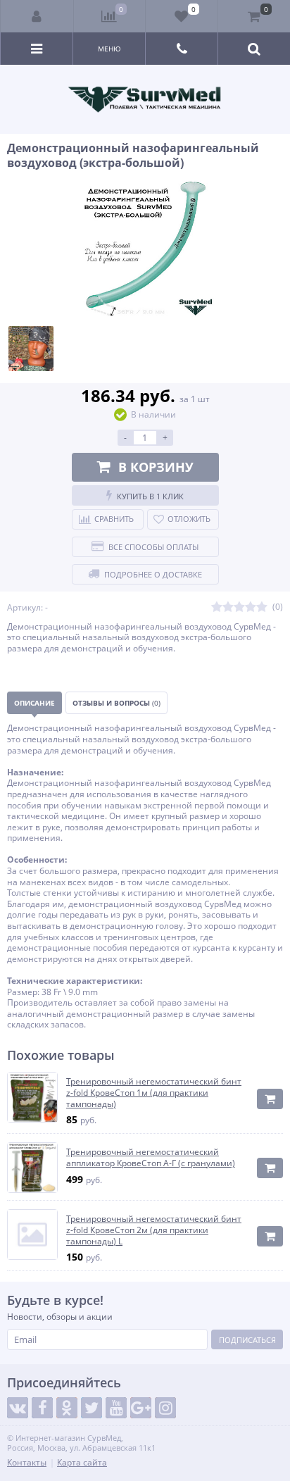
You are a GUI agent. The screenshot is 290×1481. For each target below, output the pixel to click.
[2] (228, 607)
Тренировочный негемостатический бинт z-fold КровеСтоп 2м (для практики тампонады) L (153, 1229)
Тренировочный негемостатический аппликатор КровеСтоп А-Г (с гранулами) (150, 1157)
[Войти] (37, 16)
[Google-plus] (140, 1407)
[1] (216, 607)
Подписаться (247, 1340)
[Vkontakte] (17, 1407)
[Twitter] (91, 1407)
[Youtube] (116, 1407)
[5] (261, 607)
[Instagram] (165, 1407)
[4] (250, 607)
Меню (109, 49)
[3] (239, 607)
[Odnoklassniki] (66, 1407)
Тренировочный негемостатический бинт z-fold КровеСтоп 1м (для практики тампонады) (153, 1092)
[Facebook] (42, 1407)
